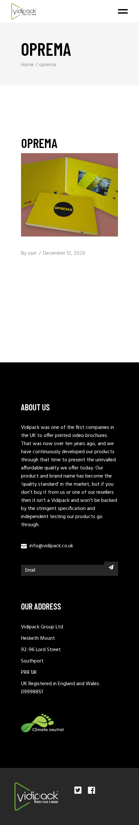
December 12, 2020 (64, 253)
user (32, 253)
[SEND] (111, 567)
